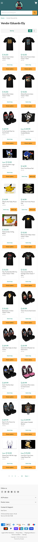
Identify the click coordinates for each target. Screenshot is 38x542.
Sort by (12, 30)
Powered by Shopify (19, 539)
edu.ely (4, 60)
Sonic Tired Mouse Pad (27, 168)
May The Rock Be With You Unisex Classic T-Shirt (9, 272)
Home (2, 18)
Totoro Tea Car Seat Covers (28, 311)
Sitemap (24, 534)
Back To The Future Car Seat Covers (8, 423)
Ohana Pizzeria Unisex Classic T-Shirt (27, 95)
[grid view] (30, 30)
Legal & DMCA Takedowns (7, 532)
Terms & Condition (16, 534)
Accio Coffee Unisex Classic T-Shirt (7, 95)
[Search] (34, 13)
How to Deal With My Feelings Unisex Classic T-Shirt (28, 273)
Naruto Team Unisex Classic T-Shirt (8, 57)
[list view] (34, 30)
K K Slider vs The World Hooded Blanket (27, 132)
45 (22, 476)
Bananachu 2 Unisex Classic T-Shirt (7, 311)
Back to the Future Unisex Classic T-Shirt (28, 57)
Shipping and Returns (29, 532)
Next (26, 476)
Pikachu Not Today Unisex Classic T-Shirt (28, 235)
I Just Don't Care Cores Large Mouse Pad (27, 456)
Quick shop (9, 64)
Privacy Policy (19, 532)
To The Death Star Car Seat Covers (8, 132)
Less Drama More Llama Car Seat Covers (27, 385)
